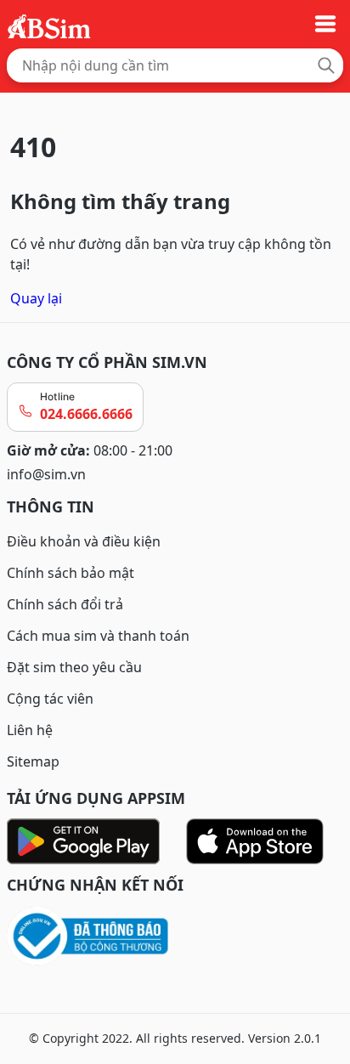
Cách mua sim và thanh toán (98, 635)
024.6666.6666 (86, 414)
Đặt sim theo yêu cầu (74, 667)
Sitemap (33, 761)
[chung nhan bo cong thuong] (175, 937)
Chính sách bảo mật (70, 572)
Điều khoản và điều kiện (84, 541)
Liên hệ (30, 730)
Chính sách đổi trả (65, 604)
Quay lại (36, 298)
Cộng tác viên (50, 698)
